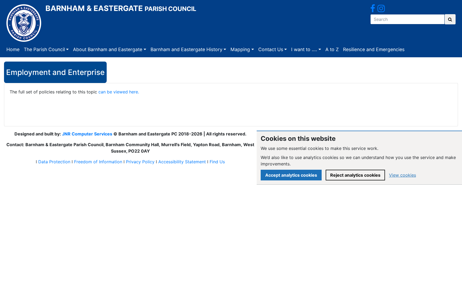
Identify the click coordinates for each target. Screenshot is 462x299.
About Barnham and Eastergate (107, 49)
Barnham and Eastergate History (186, 49)
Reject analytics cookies (355, 175)
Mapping (240, 49)
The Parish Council (44, 49)
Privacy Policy (140, 161)
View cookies (402, 175)
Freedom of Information (98, 161)
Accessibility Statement (182, 161)
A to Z (332, 49)
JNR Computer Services (87, 134)
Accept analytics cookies (291, 175)
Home (13, 49)
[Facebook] (372, 10)
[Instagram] (381, 10)
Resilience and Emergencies (374, 49)
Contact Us (270, 49)
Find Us (217, 161)
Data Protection (54, 161)
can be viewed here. (118, 91)
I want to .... (304, 49)
